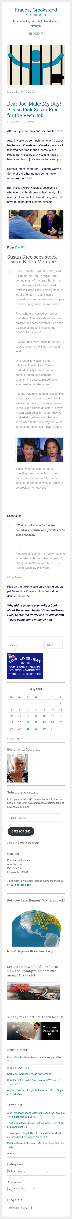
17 (52, 715)
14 (27, 715)
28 (27, 728)
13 (19, 715)
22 (36, 722)
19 (11, 722)
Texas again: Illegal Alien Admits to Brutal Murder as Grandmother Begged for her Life (35, 1135)
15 (36, 715)
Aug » (19, 738)
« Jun (10, 738)
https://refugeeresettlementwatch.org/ (30, 951)
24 (52, 722)
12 (11, 715)
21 (27, 722)
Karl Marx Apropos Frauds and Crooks (29, 1074)
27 (19, 728)
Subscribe (21, 831)
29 (36, 728)
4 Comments (31, 121)
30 (44, 728)
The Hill (20, 247)
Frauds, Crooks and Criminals (36, 12)
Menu (38, 33)
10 (52, 709)
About (10, 1153)
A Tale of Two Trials (18, 1067)
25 (60, 722)
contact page (23, 884)
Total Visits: (14, 1208)
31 (52, 728)
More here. (14, 577)
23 (44, 722)
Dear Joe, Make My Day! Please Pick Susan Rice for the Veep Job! (34, 109)
